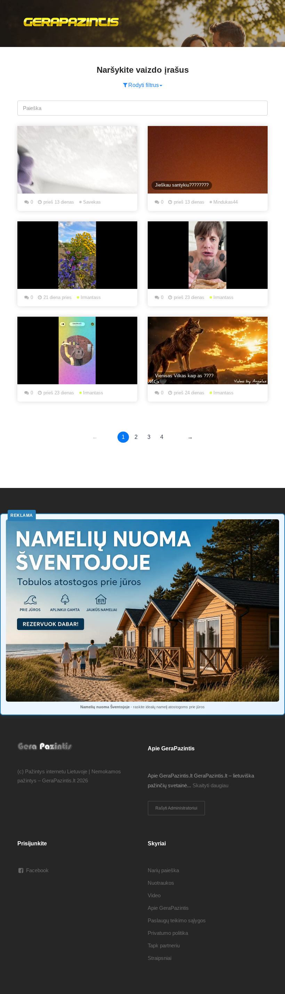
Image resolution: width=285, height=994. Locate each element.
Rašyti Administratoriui (176, 808)
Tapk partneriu (164, 945)
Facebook (37, 870)
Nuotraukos (161, 883)
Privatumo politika (168, 933)
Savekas (91, 202)
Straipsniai (159, 958)
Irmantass (90, 297)
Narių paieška (163, 870)
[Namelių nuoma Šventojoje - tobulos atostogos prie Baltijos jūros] (142, 610)
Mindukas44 (225, 202)
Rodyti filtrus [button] (143, 85)
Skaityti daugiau (210, 785)
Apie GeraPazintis (168, 908)
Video (154, 895)
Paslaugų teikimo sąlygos (177, 920)
